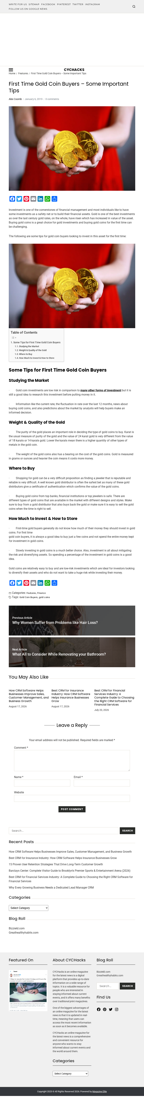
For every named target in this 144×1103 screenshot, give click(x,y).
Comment (21, 747)
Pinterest (64, 4)
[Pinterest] (105, 1009)
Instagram (92, 4)
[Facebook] (99, 1009)
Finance (41, 593)
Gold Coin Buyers (28, 597)
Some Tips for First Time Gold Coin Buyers (36, 342)
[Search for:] (62, 831)
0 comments (52, 99)
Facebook (48, 4)
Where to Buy (25, 354)
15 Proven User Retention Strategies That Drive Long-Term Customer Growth (56, 864)
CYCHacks (74, 69)
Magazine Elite (99, 1091)
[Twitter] (111, 1009)
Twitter (78, 4)
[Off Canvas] (11, 69)
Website (19, 792)
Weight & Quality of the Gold (33, 350)
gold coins (44, 597)
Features (31, 593)
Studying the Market (29, 346)
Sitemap (34, 4)
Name (18, 777)
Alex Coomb (15, 99)
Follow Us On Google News (28, 9)
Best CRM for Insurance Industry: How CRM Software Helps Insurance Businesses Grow (70, 696)
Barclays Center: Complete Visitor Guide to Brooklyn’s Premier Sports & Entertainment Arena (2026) (69, 870)
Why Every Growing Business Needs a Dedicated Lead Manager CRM (51, 887)
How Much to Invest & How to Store (36, 358)
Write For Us (18, 4)
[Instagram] (116, 1009)
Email (78, 777)
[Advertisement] (72, 39)
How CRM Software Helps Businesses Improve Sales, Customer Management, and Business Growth (29, 696)
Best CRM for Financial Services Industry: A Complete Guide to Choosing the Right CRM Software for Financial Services (114, 697)
